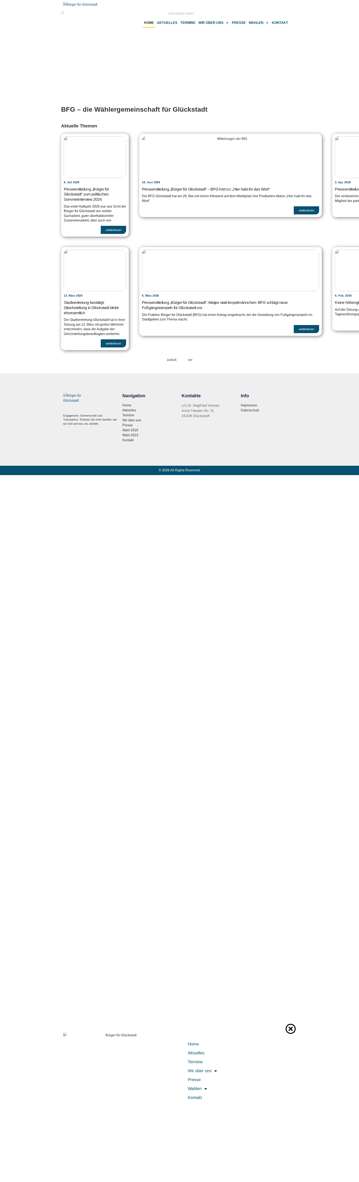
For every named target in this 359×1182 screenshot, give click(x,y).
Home (149, 22)
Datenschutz (250, 410)
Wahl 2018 (130, 430)
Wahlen (256, 22)
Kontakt (280, 22)
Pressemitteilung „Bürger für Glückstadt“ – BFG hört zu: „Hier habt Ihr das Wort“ (206, 189)
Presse (239, 22)
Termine (187, 22)
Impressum (249, 405)
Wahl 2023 (130, 435)
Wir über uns (211, 22)
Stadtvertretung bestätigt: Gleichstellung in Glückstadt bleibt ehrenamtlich (91, 307)
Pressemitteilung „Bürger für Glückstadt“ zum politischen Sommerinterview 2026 (86, 194)
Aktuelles (167, 22)
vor (190, 360)
